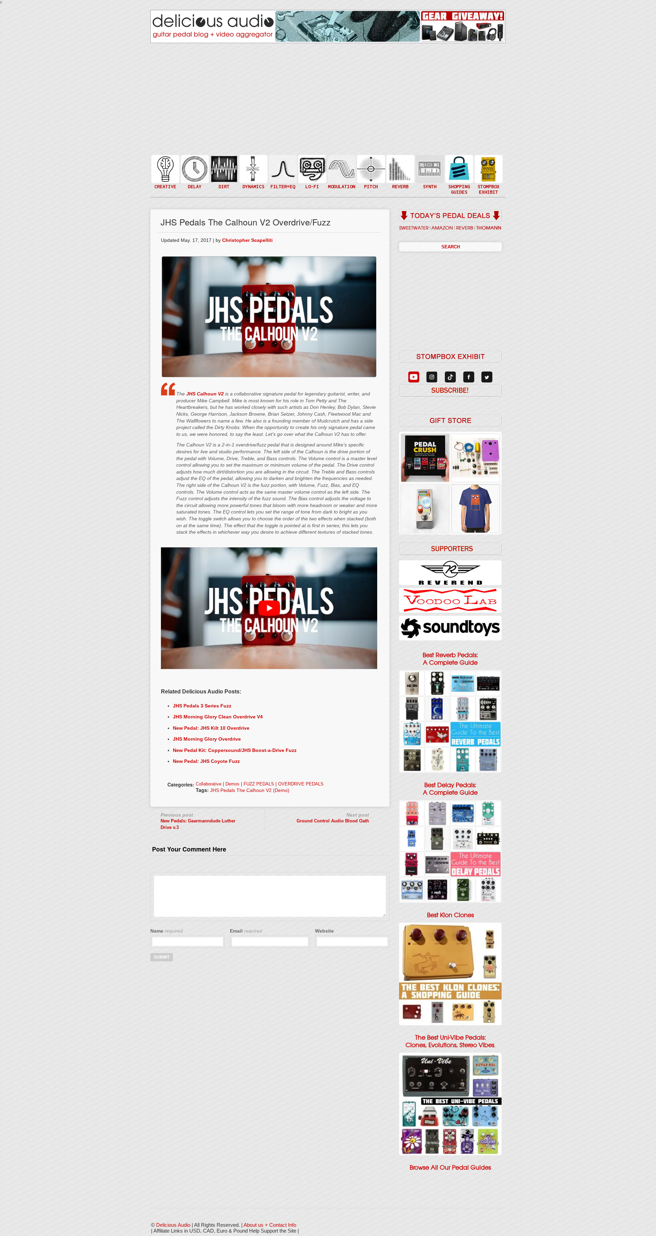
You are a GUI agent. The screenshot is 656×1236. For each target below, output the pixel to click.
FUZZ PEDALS (259, 783)
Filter (282, 176)
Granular (429, 172)
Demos (233, 783)
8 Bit (311, 179)
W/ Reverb (194, 182)
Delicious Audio (173, 1225)
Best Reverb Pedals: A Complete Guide (450, 658)
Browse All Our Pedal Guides (450, 1167)
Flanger (341, 168)
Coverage (488, 168)
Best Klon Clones (450, 915)
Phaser (341, 176)
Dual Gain (223, 186)
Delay (194, 168)
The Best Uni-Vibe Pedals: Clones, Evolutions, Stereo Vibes (450, 1041)
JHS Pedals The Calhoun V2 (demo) (249, 790)
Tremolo (341, 182)
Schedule (488, 176)
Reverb (400, 172)
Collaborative (208, 783)
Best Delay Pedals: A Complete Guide (450, 788)
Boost (253, 168)
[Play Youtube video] (269, 608)
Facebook (488, 182)
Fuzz (223, 172)
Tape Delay (194, 176)
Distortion (223, 165)
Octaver (370, 182)
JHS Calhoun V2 (205, 393)
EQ (282, 168)
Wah (282, 182)
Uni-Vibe (341, 190)
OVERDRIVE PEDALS (301, 783)
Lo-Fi (311, 172)
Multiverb (399, 165)
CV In (429, 165)
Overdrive (223, 179)
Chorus (341, 161)
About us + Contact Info (270, 1225)
